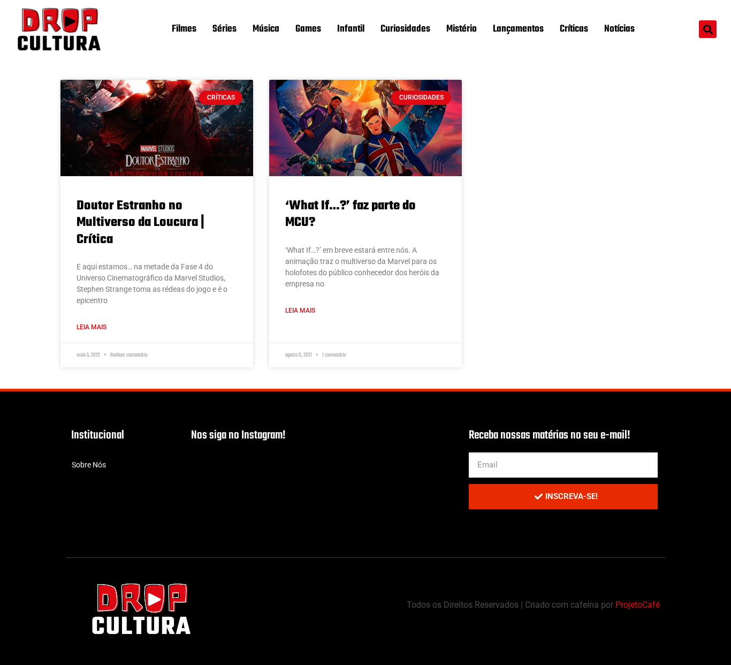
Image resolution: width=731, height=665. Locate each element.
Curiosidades (405, 29)
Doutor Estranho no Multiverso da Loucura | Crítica (140, 222)
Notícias (619, 29)
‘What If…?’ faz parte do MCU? (350, 214)
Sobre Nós (89, 464)
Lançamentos (518, 29)
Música (266, 29)
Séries (224, 29)
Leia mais (91, 327)
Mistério (461, 29)
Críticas (574, 29)
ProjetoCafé (637, 605)
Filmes (184, 29)
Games (308, 29)
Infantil (350, 29)
